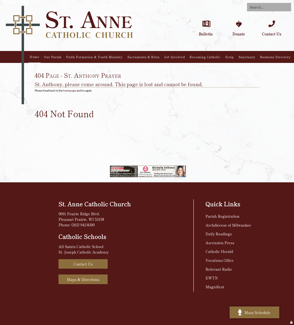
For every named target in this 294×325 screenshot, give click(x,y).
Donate (239, 17)
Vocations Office (219, 260)
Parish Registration (222, 216)
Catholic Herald (219, 251)
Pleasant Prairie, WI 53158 (81, 219)
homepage (69, 90)
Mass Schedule (257, 312)
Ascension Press (219, 242)
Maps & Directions (83, 279)
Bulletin (206, 17)
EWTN (211, 277)
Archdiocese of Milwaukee (228, 225)
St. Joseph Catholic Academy (83, 252)
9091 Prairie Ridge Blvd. (79, 213)
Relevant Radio (218, 269)
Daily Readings (218, 233)
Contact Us (271, 17)
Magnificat (214, 286)
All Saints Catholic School (81, 246)
